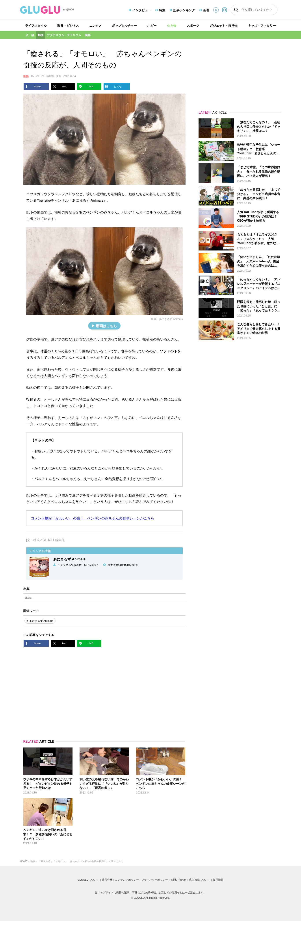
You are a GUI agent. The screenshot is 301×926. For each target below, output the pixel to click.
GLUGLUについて (88, 879)
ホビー (152, 25)
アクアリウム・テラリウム (64, 35)
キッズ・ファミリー (262, 25)
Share (37, 86)
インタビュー (141, 10)
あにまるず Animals (171, 319)
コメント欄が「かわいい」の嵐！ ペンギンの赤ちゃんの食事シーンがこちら (92, 518)
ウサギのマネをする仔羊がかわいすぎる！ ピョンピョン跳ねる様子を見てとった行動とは (47, 783)
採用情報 (218, 879)
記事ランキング (184, 10)
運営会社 (107, 879)
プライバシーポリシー (154, 879)
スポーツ (193, 25)
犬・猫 (30, 35)
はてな (117, 86)
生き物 (172, 25)
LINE (90, 86)
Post (64, 86)
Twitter (216, 10)
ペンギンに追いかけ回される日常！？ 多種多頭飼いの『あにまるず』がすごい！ (47, 833)
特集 (162, 10)
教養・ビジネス (68, 25)
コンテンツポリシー (127, 879)
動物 (40, 35)
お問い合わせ (178, 879)
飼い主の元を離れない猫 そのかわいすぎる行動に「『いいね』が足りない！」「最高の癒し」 (104, 783)
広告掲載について (199, 879)
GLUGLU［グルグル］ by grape (55, 10)
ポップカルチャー (124, 25)
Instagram (224, 9)
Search (236, 10)
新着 (206, 10)
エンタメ (95, 25)
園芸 (88, 35)
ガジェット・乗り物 (224, 25)
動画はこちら (106, 325)
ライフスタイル (36, 25)
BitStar (28, 597)
